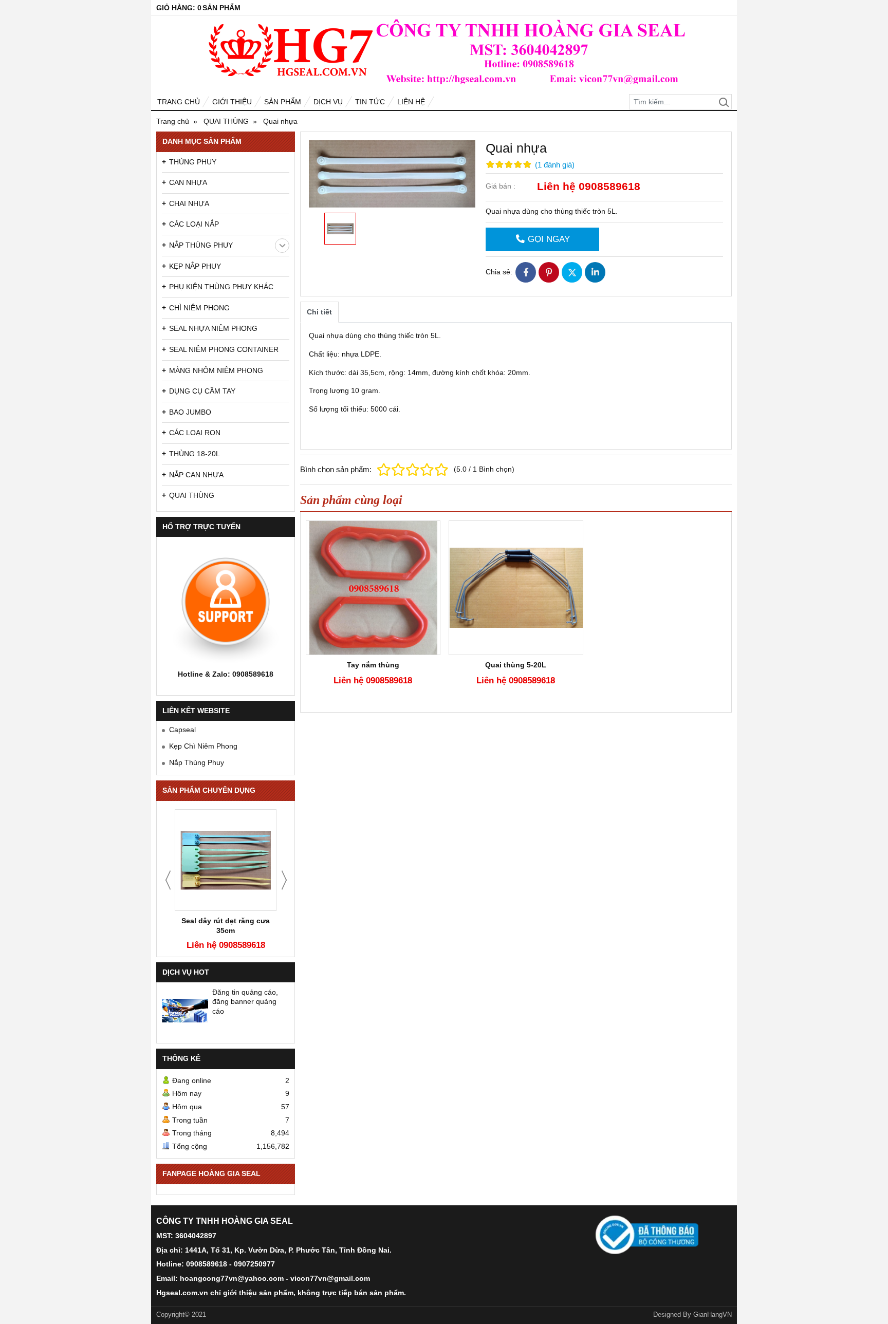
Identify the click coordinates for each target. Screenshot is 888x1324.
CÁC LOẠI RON (194, 432)
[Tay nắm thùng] (373, 588)
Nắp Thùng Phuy (196, 762)
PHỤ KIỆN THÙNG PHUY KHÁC (221, 287)
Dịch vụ (328, 102)
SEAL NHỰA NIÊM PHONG (213, 328)
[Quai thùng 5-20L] (516, 588)
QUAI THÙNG (191, 495)
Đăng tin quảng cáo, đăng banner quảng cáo (245, 1001)
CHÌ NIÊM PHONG (199, 308)
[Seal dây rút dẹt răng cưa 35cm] (225, 860)
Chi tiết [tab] (319, 312)
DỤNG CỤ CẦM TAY (202, 391)
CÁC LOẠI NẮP (194, 224)
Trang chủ (178, 102)
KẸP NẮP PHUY (195, 266)
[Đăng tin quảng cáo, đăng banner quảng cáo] (185, 1010)
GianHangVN (712, 1314)
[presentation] (168, 880)
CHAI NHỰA (189, 203)
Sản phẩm (282, 102)
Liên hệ (411, 102)
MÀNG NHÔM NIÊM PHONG (216, 370)
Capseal (182, 729)
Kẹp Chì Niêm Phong (203, 746)
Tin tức (370, 102)
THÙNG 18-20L (194, 454)
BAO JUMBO (190, 412)
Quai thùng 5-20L (515, 665)
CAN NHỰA (188, 182)
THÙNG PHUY (192, 162)
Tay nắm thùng (373, 665)
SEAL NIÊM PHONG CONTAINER (224, 349)
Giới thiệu (232, 102)
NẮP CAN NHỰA (196, 475)
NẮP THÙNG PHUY (201, 245)
